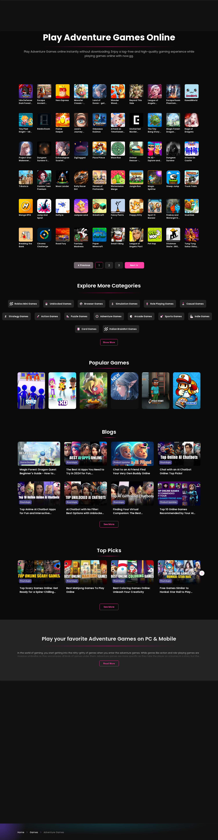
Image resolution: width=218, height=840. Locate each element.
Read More (109, 663)
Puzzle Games (79, 316)
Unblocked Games (60, 303)
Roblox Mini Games (26, 303)
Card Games (89, 329)
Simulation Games (126, 303)
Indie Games (202, 316)
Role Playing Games (161, 303)
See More (109, 524)
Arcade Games (143, 316)
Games (34, 832)
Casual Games (195, 303)
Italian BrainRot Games (123, 329)
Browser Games (93, 303)
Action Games (49, 316)
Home (21, 832)
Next (132, 265)
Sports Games (173, 316)
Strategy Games (18, 316)
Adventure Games (110, 316)
